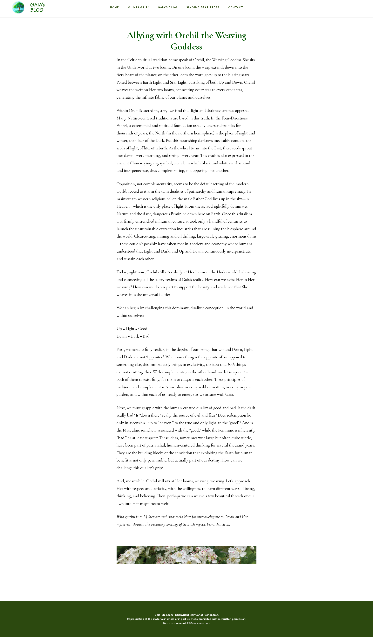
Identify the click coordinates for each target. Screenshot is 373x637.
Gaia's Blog (31, 7)
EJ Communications (199, 623)
